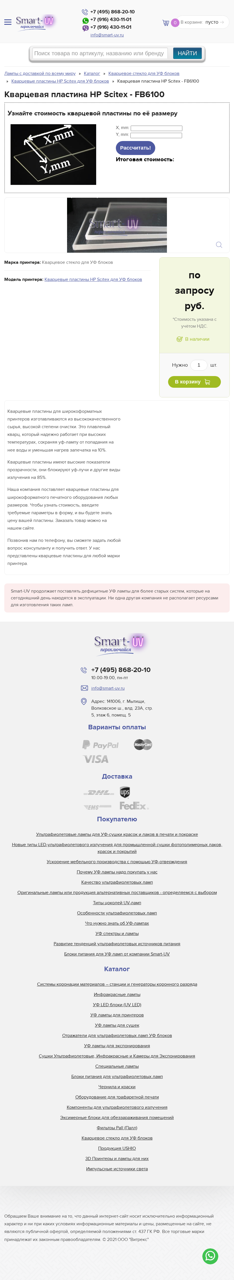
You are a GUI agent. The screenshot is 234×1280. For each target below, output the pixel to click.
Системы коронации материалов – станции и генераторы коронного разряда (117, 984)
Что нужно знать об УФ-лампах (117, 923)
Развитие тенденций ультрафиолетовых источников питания (117, 944)
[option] (117, 225)
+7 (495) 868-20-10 (112, 12)
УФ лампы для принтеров (117, 1015)
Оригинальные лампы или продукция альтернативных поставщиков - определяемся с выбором (117, 892)
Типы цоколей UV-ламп (117, 903)
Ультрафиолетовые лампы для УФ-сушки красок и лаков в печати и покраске (117, 834)
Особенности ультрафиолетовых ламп (117, 913)
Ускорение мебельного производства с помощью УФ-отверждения (117, 862)
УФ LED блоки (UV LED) (117, 1005)
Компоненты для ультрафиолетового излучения (117, 1107)
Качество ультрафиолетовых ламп (117, 882)
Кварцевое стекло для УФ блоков (117, 1138)
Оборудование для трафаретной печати (117, 1097)
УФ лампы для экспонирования (117, 1046)
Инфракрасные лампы (117, 994)
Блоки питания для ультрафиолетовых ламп (117, 1076)
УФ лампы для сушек (117, 1025)
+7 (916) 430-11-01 (110, 20)
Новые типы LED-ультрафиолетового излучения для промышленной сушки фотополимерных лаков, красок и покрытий (117, 848)
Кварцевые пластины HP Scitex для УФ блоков (93, 279)
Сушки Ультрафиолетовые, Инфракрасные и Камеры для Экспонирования (117, 1056)
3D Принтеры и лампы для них (117, 1158)
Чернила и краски (117, 1087)
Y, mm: (123, 134)
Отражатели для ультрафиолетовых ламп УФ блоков (117, 1035)
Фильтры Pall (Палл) (117, 1128)
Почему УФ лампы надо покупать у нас (117, 872)
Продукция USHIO (117, 1148)
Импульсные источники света (117, 1169)
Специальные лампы (117, 1066)
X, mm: (123, 127)
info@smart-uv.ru (107, 35)
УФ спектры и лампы (117, 933)
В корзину (188, 382)
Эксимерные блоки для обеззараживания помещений (117, 1117)
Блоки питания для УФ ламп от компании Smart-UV (117, 954)
